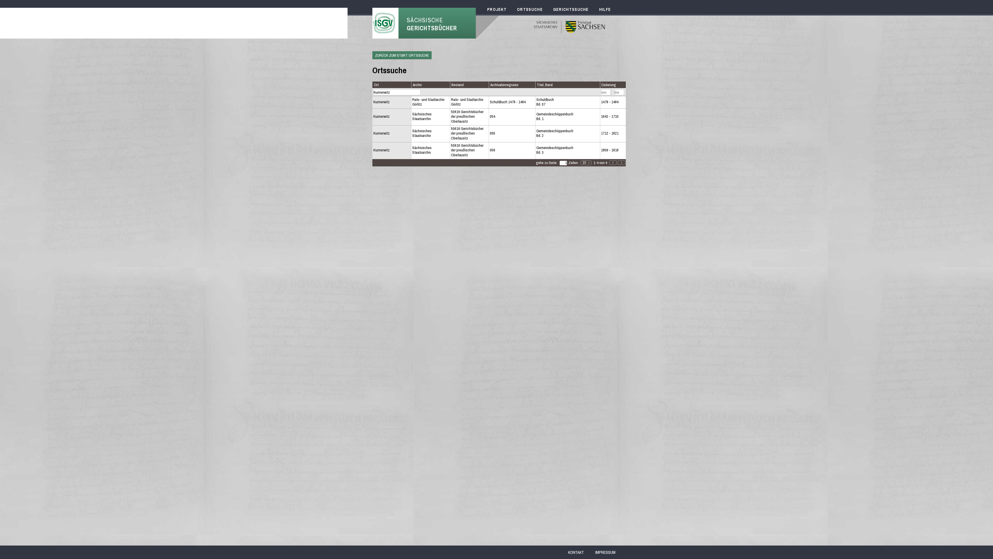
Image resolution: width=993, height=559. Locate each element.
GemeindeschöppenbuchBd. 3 (554, 150)
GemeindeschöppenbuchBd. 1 (554, 116)
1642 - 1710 (610, 116)
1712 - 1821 (610, 133)
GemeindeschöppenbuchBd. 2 (554, 133)
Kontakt (576, 552)
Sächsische (432, 24)
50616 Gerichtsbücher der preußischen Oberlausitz (467, 116)
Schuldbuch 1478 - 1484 (508, 102)
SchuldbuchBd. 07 (545, 102)
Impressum (605, 552)
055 (492, 133)
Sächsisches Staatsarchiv (422, 116)
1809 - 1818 (610, 150)
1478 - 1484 (610, 102)
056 (492, 150)
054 (492, 116)
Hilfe (605, 9)
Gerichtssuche (571, 9)
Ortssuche (530, 9)
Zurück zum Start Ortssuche (402, 55)
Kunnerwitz (381, 102)
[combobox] (586, 162)
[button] (621, 162)
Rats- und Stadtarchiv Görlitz (428, 102)
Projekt (497, 9)
